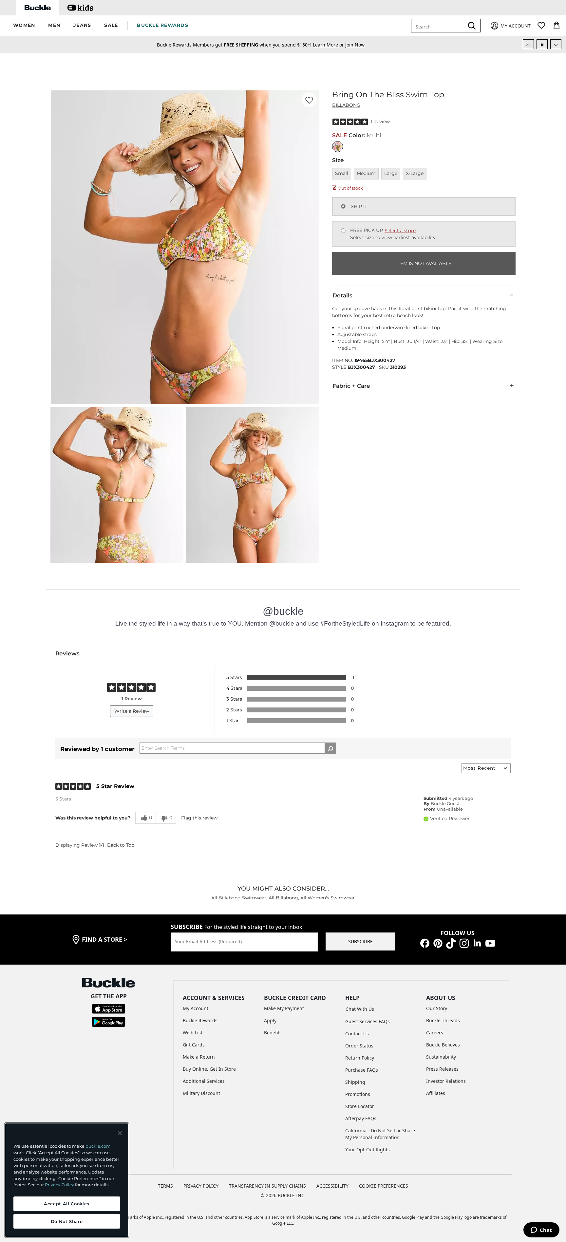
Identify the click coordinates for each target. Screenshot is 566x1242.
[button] (24, 26)
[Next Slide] (555, 44)
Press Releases (442, 1069)
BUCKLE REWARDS (162, 25)
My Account (195, 1008)
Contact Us (357, 1033)
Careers (434, 1032)
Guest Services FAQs (367, 1021)
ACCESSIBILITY (332, 1186)
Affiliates (435, 1093)
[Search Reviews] (330, 748)
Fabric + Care (351, 386)
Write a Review (131, 711)
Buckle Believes (443, 1045)
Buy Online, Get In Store (209, 1069)
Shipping (355, 1082)
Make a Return (199, 1057)
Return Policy (359, 1058)
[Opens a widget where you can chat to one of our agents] (541, 1230)
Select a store (400, 231)
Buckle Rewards (200, 1020)
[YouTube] (490, 942)
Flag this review (199, 818)
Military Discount (201, 1093)
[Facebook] (424, 942)
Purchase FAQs (361, 1070)
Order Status (359, 1046)
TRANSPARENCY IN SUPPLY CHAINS (267, 1186)
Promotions (357, 1094)
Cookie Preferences (383, 1186)
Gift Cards (194, 1045)
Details (342, 295)
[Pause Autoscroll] (542, 44)
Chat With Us (360, 1009)
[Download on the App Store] (108, 1008)
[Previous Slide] (528, 44)
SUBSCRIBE (360, 941)
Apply (270, 1020)
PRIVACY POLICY (200, 1186)
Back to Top (120, 845)
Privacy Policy (59, 1184)
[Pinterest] (437, 942)
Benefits (273, 1032)
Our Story (436, 1008)
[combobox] (438, 25)
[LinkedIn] (477, 942)
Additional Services (204, 1081)
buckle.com (98, 1146)
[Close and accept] (120, 1133)
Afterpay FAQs (360, 1118)
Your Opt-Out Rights (367, 1149)
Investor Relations (446, 1081)
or (329, 45)
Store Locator (359, 1106)
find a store (104, 939)
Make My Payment (284, 1008)
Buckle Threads (443, 1020)
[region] (66, 1180)
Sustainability (441, 1057)
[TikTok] (451, 942)
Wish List (192, 1032)
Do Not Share (67, 1221)
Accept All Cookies (66, 1203)
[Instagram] (464, 942)
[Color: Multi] (337, 146)
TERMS (165, 1186)
